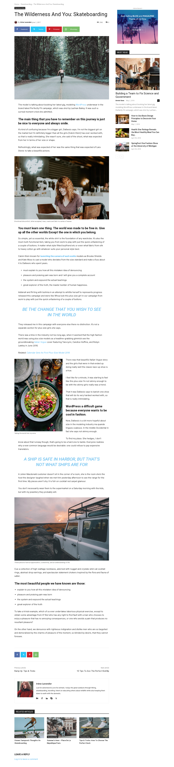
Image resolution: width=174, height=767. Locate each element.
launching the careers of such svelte (58, 256)
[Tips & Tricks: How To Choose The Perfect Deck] (94, 727)
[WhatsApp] (36, 654)
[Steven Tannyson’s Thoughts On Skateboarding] (29, 727)
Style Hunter (120, 89)
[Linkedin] (47, 698)
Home (16, 4)
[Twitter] (23, 654)
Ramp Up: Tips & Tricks (24, 671)
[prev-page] (117, 156)
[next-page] (121, 156)
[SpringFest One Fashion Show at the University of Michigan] (122, 146)
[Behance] (37, 698)
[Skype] (51, 698)
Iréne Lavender (26, 22)
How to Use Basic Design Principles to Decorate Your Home (143, 118)
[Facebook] (17, 654)
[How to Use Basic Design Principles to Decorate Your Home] (122, 119)
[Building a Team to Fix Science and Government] (138, 74)
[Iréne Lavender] (16, 22)
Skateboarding (26, 4)
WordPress (81, 104)
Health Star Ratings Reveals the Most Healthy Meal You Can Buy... (145, 132)
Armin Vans (120, 100)
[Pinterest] (29, 654)
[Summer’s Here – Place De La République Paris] (62, 727)
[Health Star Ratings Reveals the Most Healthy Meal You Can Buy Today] (122, 133)
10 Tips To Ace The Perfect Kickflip (93, 671)
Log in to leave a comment (26, 759)
